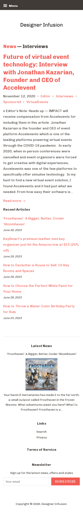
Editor (45, 96)
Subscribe (65, 481)
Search (41, 431)
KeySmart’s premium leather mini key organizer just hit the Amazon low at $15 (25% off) (41, 244)
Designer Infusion (54, 504)
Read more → (14, 201)
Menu (13, 6)
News (9, 46)
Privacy (41, 437)
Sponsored (12, 102)
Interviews (64, 96)
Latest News (41, 346)
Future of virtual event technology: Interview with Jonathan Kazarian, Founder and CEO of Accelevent (38, 72)
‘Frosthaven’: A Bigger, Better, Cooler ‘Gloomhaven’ (41, 354)
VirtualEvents (37, 102)
